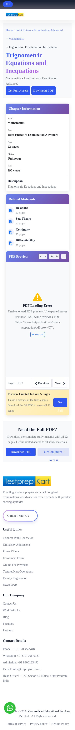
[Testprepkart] (61, 14)
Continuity (23, 229)
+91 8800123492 (28, 662)
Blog (6, 617)
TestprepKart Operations (18, 571)
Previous (43, 383)
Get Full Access (18, 90)
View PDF (39, 335)
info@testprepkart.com (26, 669)
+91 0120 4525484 (23, 649)
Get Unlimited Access (53, 453)
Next (58, 383)
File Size (11, 154)
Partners (8, 630)
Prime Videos (11, 551)
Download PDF (43, 90)
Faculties (8, 623)
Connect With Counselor (18, 538)
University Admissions (16, 544)
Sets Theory (23, 218)
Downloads (10, 585)
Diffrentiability (25, 240)
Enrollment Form (13, 558)
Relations (22, 207)
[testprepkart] (69, 14)
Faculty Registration (15, 578)
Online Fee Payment (15, 564)
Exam (10, 130)
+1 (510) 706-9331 (28, 655)
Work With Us (11, 610)
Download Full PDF (21, 453)
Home (9, 30)
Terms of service (16, 723)
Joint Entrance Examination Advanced (39, 30)
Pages (10, 142)
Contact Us (10, 603)
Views (10, 166)
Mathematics (16, 38)
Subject (10, 118)
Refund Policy (60, 723)
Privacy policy (39, 723)
